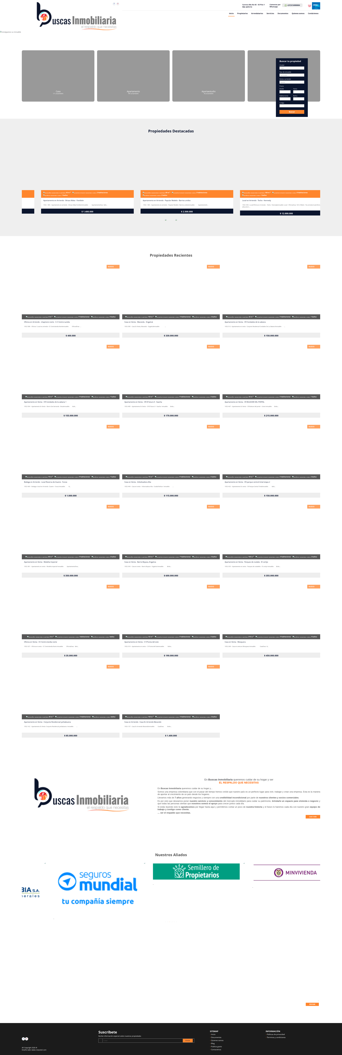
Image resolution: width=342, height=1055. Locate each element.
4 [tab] (171, 922)
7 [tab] (176, 922)
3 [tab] (169, 922)
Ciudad (281, 65)
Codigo (281, 103)
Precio (281, 86)
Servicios (270, 13)
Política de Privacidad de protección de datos (125, 1004)
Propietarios (242, 13)
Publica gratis (216, 1046)
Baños (295, 96)
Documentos (283, 13)
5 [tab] (173, 922)
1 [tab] (166, 922)
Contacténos (216, 1049)
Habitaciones (283, 96)
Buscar (292, 112)
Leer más (313, 817)
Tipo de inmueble (285, 72)
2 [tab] (167, 922)
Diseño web (26, 1050)
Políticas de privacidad (276, 1034)
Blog (213, 1043)
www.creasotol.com (39, 1050)
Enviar (187, 1040)
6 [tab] (174, 922)
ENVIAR (312, 1004)
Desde (281, 89)
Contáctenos (313, 13)
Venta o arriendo (285, 79)
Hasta (295, 89)
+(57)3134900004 (293, 5)
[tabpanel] (129, 876)
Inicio (231, 13)
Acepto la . (122, 1004)
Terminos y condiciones (276, 1037)
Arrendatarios (257, 13)
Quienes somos (298, 13)
